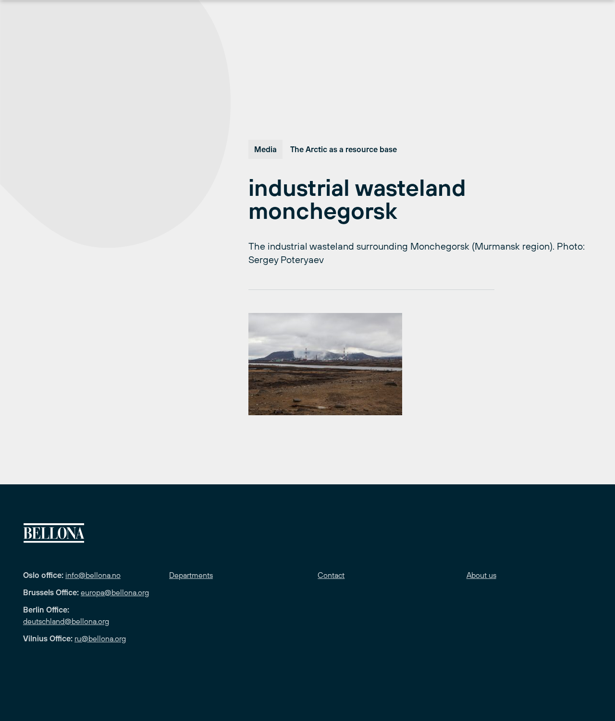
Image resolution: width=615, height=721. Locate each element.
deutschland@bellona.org (66, 621)
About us (481, 575)
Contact (331, 575)
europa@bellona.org (115, 592)
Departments (191, 575)
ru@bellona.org (100, 638)
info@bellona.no (93, 575)
